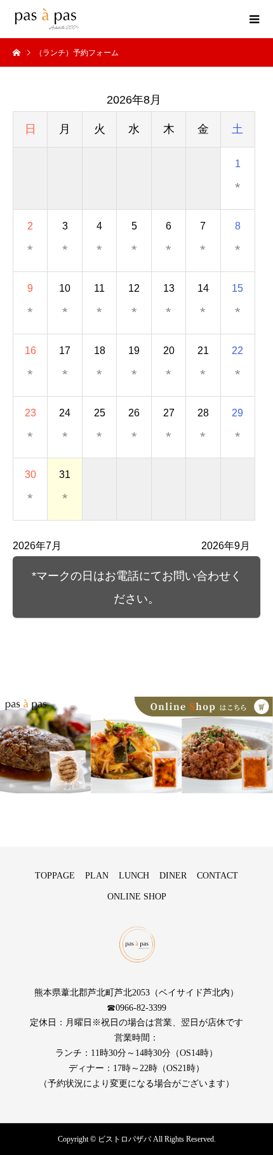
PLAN (97, 875)
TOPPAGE (55, 875)
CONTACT (217, 875)
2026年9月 (225, 545)
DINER (173, 875)
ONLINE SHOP (136, 896)
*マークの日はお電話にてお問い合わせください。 (137, 587)
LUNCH (134, 875)
